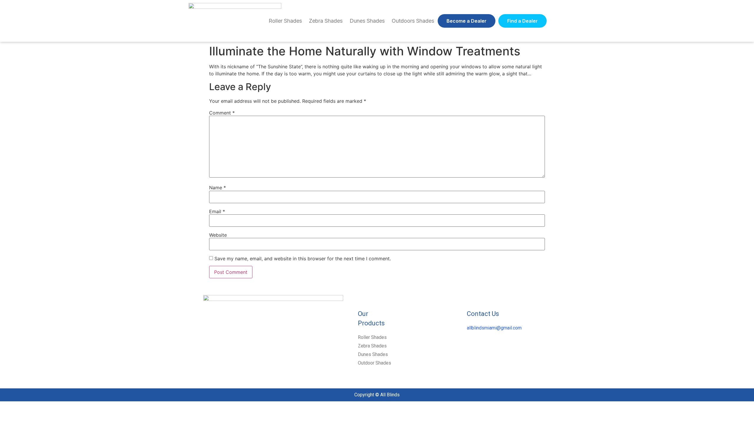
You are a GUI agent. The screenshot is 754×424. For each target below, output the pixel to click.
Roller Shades (285, 21)
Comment (222, 112)
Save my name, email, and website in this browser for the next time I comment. (302, 258)
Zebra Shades (326, 21)
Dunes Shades (367, 21)
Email (217, 211)
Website (218, 235)
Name (217, 187)
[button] (466, 21)
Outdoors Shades (413, 21)
